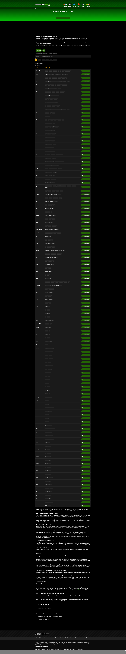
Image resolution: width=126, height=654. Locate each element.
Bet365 (44, 50)
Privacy (63, 637)
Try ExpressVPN (38, 50)
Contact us (78, 637)
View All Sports (37, 637)
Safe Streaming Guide (56, 637)
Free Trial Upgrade (67, 8)
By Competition (41, 637)
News (60, 8)
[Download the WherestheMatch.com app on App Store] (38, 634)
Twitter (85, 637)
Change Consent (67, 637)
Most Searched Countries (39, 63)
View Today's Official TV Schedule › (63, 17)
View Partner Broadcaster (86, 70)
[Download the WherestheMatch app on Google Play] (46, 634)
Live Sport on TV (68, 644)
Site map (87, 637)
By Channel (48, 637)
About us (52, 637)
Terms (61, 637)
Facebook (82, 637)
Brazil (79, 589)
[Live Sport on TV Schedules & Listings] (42, 5)
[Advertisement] (63, 28)
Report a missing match (73, 637)
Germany (75, 589)
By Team (45, 637)
